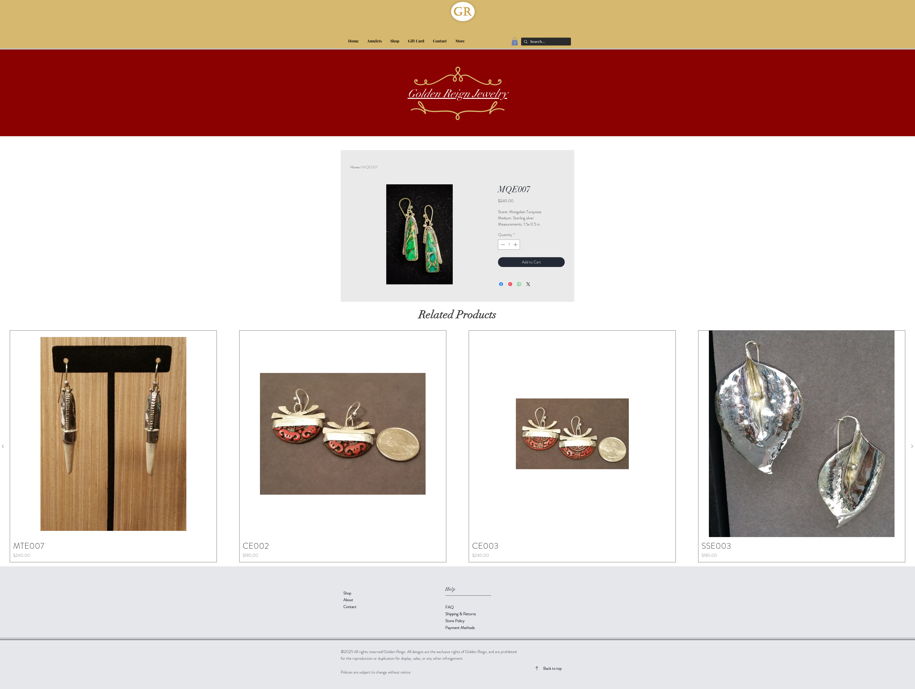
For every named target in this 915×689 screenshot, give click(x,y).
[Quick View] (113, 434)
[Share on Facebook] (501, 284)
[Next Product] (912, 446)
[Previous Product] (3, 446)
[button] (395, 38)
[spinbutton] (509, 244)
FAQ (449, 607)
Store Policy (455, 621)
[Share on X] (528, 284)
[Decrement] (502, 244)
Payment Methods (460, 627)
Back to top (552, 668)
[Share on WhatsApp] (519, 284)
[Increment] (515, 244)
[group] (457, 446)
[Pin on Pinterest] (510, 284)
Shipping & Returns (461, 614)
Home (355, 167)
